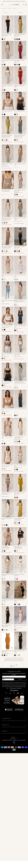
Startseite (4, 8)
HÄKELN (15, 8)
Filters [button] (5, 12)
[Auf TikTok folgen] (22, 693)
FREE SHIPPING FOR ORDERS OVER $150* (14, 1)
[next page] (16, 665)
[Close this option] (14, 742)
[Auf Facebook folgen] (6, 693)
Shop (10, 8)
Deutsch (13, 738)
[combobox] (21, 12)
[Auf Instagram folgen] (10, 693)
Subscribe (20, 679)
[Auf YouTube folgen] (18, 693)
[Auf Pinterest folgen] (14, 693)
